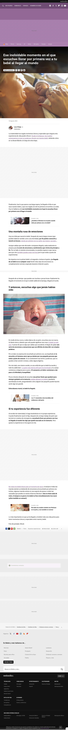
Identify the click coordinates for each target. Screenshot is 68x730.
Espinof (31, 686)
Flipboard (59, 6)
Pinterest (50, 6)
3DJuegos (19, 684)
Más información (45, 728)
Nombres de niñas (32, 627)
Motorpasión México (59, 715)
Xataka (5, 684)
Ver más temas (8, 662)
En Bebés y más (35, 218)
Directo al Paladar (46, 684)
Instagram (62, 6)
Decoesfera (6, 702)
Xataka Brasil (7, 718)
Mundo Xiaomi (7, 693)
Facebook (53, 6)
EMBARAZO (17, 5)
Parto (24, 528)
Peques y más (50, 658)
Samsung (19, 44)
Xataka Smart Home (8, 691)
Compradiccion (7, 705)
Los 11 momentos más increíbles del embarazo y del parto (42, 399)
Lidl (24, 44)
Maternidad (46, 528)
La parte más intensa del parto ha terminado (36, 368)
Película (12, 44)
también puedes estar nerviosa (27, 252)
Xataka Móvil (7, 686)
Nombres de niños (21, 627)
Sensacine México (33, 715)
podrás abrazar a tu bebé (39, 379)
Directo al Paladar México (46, 716)
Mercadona (36, 44)
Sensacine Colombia (34, 718)
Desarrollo (49, 651)
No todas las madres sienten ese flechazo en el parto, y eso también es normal (43, 509)
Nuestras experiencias (34, 528)
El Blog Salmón (20, 700)
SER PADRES (8, 5)
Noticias (6, 648)
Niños (6, 44)
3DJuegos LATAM (21, 715)
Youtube (65, 6)
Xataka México (7, 715)
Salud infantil (28, 648)
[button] (18, 127)
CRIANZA (25, 5)
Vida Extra (19, 686)
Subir (59, 676)
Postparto (27, 651)
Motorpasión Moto (58, 686)
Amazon (50, 44)
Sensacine (31, 684)
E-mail (24, 70)
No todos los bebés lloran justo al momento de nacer (26, 487)
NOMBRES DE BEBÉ (35, 5)
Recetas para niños (9, 654)
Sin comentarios (10, 70)
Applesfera (6, 688)
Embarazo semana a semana (46, 627)
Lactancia (48, 648)
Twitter (56, 6)
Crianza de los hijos (30, 654)
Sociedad (6, 658)
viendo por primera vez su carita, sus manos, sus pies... (39, 241)
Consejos (43, 44)
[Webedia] (64, 1)
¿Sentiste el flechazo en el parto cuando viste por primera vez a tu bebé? (43, 222)
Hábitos (29, 44)
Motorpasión (57, 684)
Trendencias (7, 700)
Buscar (61, 669)
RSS (24, 633)
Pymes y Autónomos (21, 702)
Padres (27, 658)
